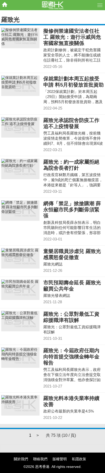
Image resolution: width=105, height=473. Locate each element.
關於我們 (21, 459)
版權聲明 (59, 459)
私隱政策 (79, 459)
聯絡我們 (40, 459)
